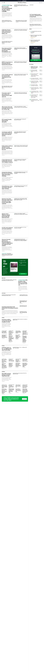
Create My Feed (23, 273)
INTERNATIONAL (24, 0)
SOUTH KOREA (19, 0)
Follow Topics (36, 60)
